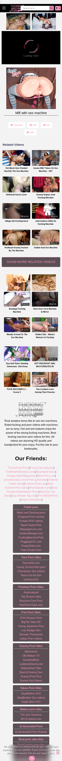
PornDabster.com (40, 487)
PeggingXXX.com (31, 541)
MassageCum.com (31, 529)
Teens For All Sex (31, 575)
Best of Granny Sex (31, 672)
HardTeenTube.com (31, 604)
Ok (31, 758)
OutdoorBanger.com (31, 533)
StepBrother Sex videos (31, 697)
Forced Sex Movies (41, 467)
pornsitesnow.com (14, 479)
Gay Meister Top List (24, 495)
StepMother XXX (31, 693)
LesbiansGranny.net (31, 664)
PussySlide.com (31, 545)
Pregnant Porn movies (31, 516)
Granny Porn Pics (31, 676)
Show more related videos (31, 262)
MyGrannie (31, 651)
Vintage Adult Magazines (21, 475)
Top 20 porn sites (31, 596)
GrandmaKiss (31, 659)
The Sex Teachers (31, 714)
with (32, 132)
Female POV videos (31, 521)
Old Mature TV (31, 655)
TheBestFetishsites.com (20, 471)
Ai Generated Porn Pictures (31, 731)
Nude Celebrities (31, 499)
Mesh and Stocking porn (31, 512)
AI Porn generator (36, 479)
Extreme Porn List (35, 483)
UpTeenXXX (31, 579)
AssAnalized (31, 592)
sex (48, 125)
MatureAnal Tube (31, 668)
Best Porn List (46, 475)
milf (34, 125)
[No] (58, 753)
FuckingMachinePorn (31, 537)
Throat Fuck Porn (18, 467)
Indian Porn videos (31, 638)
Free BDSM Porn (48, 495)
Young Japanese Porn (31, 626)
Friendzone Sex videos (31, 571)
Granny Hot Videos (31, 680)
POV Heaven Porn (31, 617)
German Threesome (31, 634)
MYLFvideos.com (31, 719)
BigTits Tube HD (31, 622)
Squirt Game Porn (31, 525)
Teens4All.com (31, 562)
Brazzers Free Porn (31, 600)
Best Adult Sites (45, 471)
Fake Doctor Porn (31, 550)
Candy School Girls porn (31, 567)
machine (18, 125)
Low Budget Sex (31, 630)
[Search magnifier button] (51, 8)
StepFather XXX (31, 701)
